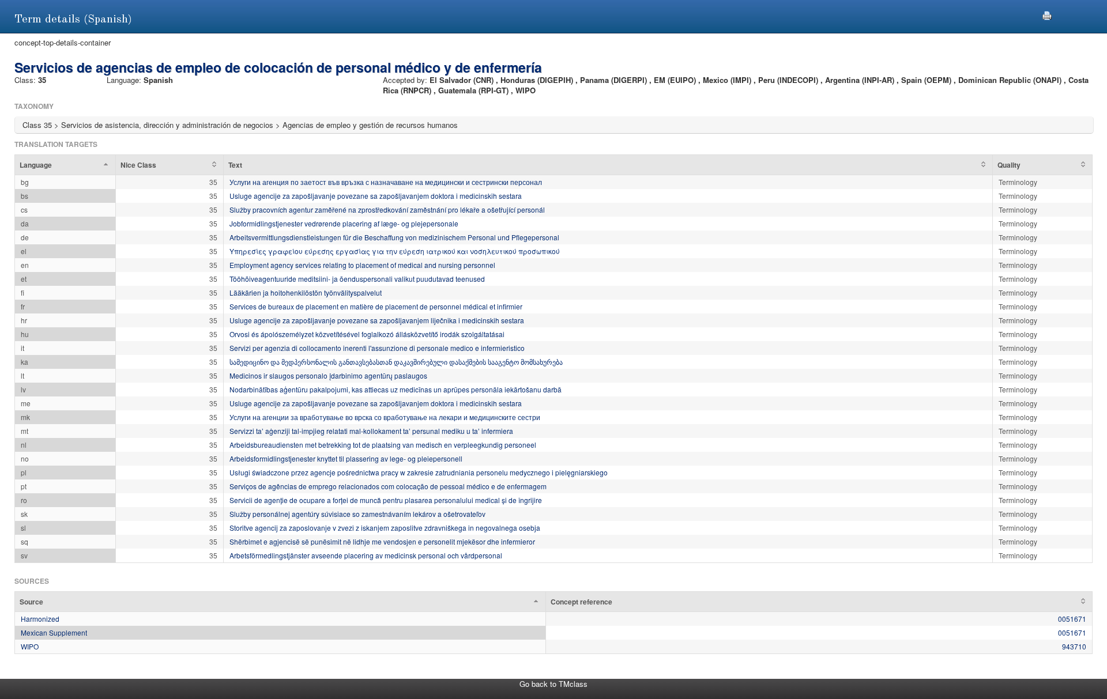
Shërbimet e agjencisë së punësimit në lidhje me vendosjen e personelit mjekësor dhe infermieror (382, 541)
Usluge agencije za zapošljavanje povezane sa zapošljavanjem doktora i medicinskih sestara (375, 196)
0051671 (1072, 619)
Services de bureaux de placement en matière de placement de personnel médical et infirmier (375, 306)
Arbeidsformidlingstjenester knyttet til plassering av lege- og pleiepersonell (345, 458)
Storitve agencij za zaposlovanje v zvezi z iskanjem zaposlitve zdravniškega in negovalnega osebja (384, 527)
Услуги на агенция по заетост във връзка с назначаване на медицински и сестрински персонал (385, 182)
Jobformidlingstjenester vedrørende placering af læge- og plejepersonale (343, 223)
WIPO (30, 646)
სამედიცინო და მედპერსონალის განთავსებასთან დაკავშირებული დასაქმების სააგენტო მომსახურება (396, 361)
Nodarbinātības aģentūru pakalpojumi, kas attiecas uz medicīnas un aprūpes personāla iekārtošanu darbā (395, 389)
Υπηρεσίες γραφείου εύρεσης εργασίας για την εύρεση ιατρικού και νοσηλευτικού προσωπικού (394, 251)
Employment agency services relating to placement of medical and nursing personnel (362, 265)
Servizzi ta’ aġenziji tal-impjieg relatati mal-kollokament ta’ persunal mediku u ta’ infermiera (371, 431)
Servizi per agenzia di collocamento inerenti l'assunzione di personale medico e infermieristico (377, 348)
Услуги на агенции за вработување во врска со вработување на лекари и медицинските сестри (384, 417)
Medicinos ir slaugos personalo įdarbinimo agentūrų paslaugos (328, 375)
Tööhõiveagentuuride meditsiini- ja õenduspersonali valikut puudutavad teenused (357, 279)
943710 (1074, 646)
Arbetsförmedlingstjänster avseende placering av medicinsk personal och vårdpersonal (365, 555)
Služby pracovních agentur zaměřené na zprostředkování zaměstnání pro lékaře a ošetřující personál (387, 209)
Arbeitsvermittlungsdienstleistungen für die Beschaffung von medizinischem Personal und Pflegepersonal (394, 237)
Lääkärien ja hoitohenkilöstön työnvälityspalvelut (305, 292)
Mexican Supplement (54, 632)
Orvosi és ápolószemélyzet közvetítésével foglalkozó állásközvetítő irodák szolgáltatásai (366, 334)
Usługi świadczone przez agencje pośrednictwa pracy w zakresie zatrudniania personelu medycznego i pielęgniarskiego (418, 472)
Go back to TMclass (553, 683)
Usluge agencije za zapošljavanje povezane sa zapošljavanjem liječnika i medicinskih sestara (376, 320)
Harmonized (40, 619)
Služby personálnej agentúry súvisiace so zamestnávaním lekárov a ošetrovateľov (357, 514)
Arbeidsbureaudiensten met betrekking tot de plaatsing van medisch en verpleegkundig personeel (382, 444)
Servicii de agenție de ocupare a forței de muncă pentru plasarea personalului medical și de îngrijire (385, 500)
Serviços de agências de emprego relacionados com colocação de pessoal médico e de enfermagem (388, 486)
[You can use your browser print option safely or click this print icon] (1047, 14)
